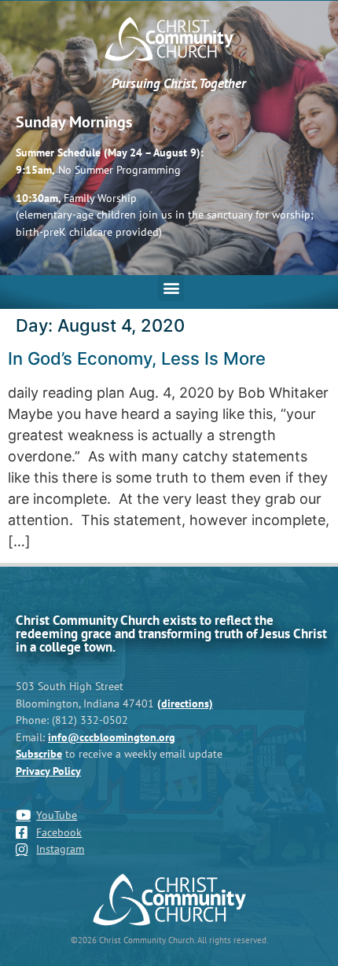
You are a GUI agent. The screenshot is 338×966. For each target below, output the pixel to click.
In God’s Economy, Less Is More (137, 358)
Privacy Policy (48, 770)
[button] (171, 288)
